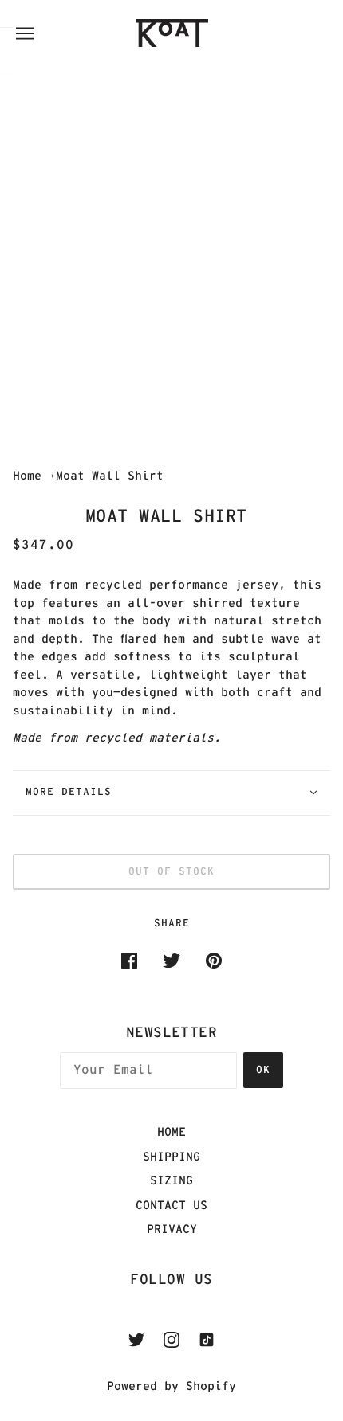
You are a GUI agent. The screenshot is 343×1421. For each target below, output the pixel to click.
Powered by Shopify (171, 1386)
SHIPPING (171, 1157)
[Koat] (188, 33)
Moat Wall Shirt (113, 476)
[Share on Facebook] (129, 961)
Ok (263, 1070)
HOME (171, 1132)
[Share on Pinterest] (214, 961)
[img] (136, 1340)
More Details (69, 792)
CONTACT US (171, 1206)
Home (27, 476)
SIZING (171, 1181)
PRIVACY (172, 1229)
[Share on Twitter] (171, 961)
